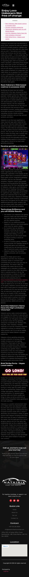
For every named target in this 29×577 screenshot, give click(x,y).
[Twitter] (14, 500)
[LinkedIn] (18, 500)
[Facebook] (11, 500)
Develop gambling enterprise (14, 27)
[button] (13, 5)
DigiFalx (6, 571)
